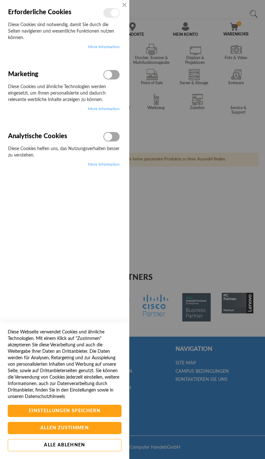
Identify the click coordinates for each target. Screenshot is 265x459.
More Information (104, 47)
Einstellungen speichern (65, 411)
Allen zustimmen (64, 428)
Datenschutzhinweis (45, 396)
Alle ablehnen (64, 445)
